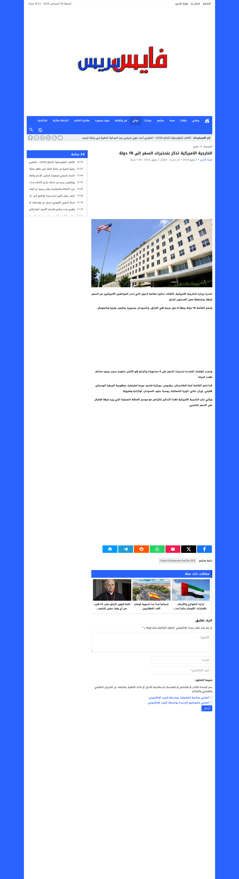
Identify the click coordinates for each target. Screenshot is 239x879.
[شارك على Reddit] (141, 549)
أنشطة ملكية (61, 120)
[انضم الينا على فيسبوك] (30, 137)
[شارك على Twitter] (188, 549)
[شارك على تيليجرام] (125, 549)
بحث (31, 129)
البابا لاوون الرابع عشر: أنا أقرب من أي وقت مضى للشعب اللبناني (112, 608)
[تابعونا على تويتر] (48, 137)
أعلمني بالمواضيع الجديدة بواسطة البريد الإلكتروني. (178, 702)
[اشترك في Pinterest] (36, 137)
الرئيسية (207, 120)
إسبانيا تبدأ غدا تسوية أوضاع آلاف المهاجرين (151, 606)
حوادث (148, 120)
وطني (195, 120)
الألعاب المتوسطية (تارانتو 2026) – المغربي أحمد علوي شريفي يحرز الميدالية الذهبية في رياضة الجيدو (136, 138)
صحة (172, 120)
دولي (135, 120)
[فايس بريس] (119, 62)
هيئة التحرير (181, 3)
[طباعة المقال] (110, 549)
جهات (183, 120)
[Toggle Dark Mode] (40, 129)
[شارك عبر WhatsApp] (157, 549)
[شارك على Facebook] (204, 549)
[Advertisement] (151, 190)
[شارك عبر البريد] (172, 549)
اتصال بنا (195, 3)
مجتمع (160, 120)
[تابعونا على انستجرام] (42, 137)
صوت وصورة (102, 120)
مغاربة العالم (82, 120)
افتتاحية (42, 120)
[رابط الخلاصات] (54, 137)
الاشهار (207, 3)
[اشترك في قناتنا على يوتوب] (60, 137)
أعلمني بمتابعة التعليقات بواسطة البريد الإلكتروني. (178, 697)
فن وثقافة (121, 120)
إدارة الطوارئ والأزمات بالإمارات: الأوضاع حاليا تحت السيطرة (191, 608)
